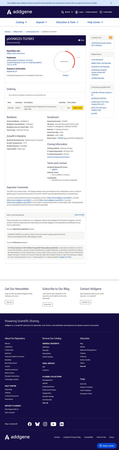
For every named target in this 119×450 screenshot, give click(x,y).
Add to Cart (77, 108)
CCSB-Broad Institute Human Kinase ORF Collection (99, 72)
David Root (21, 53)
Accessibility (88, 437)
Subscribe (47, 304)
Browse (7, 32)
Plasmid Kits (46, 353)
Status (111, 437)
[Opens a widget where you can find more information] (107, 446)
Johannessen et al (32, 32)
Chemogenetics (47, 380)
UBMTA (54, 169)
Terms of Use (101, 437)
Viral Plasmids (47, 400)
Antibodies (45, 347)
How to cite (11, 65)
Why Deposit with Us (11, 409)
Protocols (83, 356)
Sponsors (8, 353)
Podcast (83, 353)
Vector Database (85, 390)
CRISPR (45, 383)
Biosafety (8, 360)
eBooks (82, 347)
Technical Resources (12, 396)
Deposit (40, 22)
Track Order (107, 12)
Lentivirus (45, 370)
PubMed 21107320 (65, 257)
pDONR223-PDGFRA (98, 98)
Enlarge (65, 75)
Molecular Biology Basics (88, 350)
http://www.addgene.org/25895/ (59, 198)
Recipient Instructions (12, 376)
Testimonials (9, 350)
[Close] (110, 3)
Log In (81, 12)
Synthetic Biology (48, 396)
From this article (97, 60)
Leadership (8, 347)
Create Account (91, 12)
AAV (43, 367)
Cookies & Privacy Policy (72, 437)
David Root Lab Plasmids (100, 67)
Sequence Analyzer (86, 387)
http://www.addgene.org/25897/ (51, 200)
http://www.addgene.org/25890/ (19, 202)
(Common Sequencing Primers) (58, 157)
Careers (7, 366)
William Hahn (18, 32)
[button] (67, 12)
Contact (57, 437)
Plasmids (97, 78)
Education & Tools (65, 22)
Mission (7, 343)
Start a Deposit (10, 412)
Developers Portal (86, 394)
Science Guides (85, 360)
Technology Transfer (11, 379)
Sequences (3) (12, 71)
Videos (82, 363)
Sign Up (9, 302)
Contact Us (86, 302)
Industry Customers (11, 369)
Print (82, 40)
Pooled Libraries (47, 357)
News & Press (9, 373)
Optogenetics (46, 393)
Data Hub (83, 384)
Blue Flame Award (11, 363)
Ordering (7, 393)
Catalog (20, 22)
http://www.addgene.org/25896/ (19, 200)
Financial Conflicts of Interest (14, 356)
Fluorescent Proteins (49, 390)
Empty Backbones (48, 387)
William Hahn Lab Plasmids (101, 63)
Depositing (8, 389)
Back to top (78, 215)
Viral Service (9, 399)
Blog (81, 343)
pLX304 (94, 113)
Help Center (94, 22)
